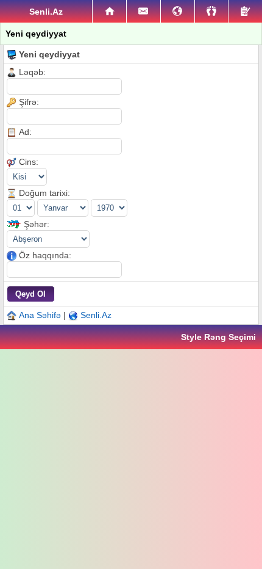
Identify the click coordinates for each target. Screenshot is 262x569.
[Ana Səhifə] (109, 12)
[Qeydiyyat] (245, 11)
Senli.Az (96, 315)
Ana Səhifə (40, 315)
